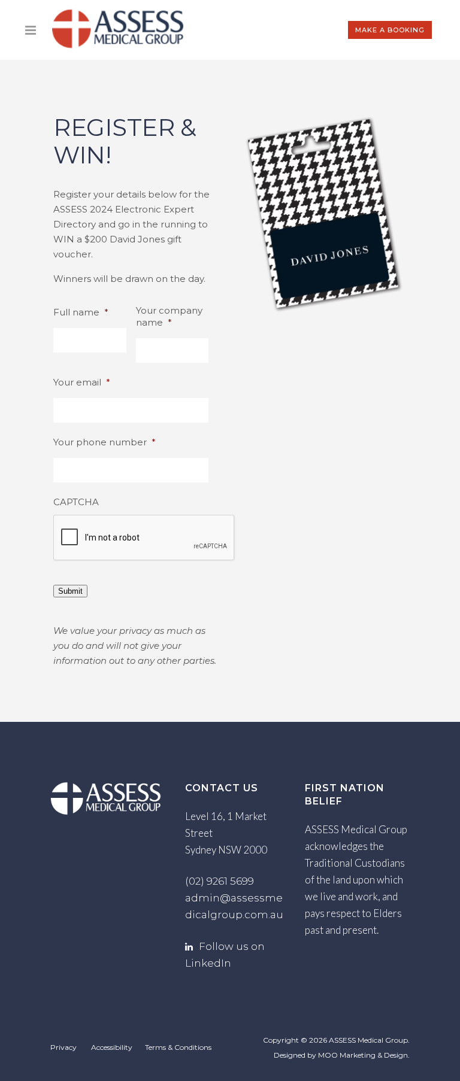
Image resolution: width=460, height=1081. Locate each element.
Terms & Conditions (178, 1047)
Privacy (63, 1047)
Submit (70, 591)
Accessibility (111, 1047)
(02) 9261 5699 (219, 881)
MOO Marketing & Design (363, 1054)
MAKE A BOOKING (390, 30)
